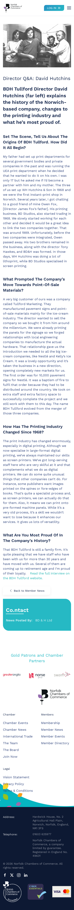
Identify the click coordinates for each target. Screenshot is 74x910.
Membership (50, 723)
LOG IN (51, 8)
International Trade (18, 736)
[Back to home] (13, 8)
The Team (10, 743)
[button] (69, 8)
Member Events (53, 736)
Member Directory (55, 743)
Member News (52, 730)
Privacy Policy (13, 784)
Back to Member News (29, 590)
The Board (11, 750)
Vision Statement (16, 777)
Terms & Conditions (18, 791)
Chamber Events (15, 723)
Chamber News (14, 730)
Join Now (10, 756)
